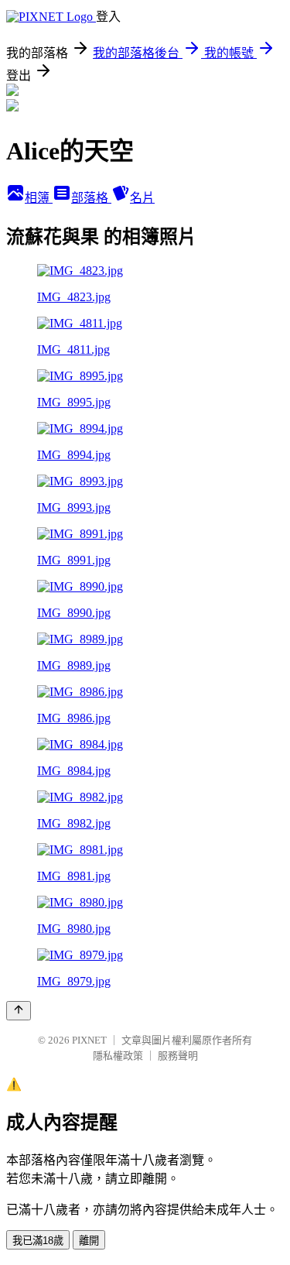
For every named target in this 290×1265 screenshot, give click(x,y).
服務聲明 (178, 1055)
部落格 (91, 197)
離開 (89, 1240)
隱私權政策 (118, 1055)
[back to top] (18, 1010)
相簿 (39, 197)
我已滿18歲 (37, 1240)
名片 (142, 197)
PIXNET (89, 1040)
